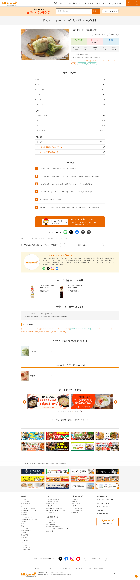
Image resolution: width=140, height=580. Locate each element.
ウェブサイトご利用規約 (34, 568)
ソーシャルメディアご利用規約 (63, 568)
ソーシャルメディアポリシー (80, 568)
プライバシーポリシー (48, 568)
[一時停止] (81, 411)
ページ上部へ (136, 576)
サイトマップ (108, 568)
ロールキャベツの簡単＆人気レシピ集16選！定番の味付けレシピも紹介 (46, 316)
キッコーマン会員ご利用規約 (96, 568)
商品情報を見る (45, 291)
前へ (24, 402)
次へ (115, 402)
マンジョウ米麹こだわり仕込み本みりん (50, 147)
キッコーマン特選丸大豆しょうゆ (48, 152)
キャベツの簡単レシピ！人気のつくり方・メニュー (40, 314)
